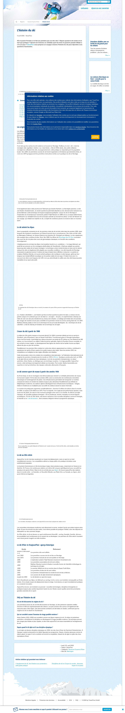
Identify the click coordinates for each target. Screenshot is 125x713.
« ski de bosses (32, 398)
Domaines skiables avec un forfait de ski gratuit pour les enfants (99, 43)
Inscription (107, 709)
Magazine (22, 22)
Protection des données (47, 700)
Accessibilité (62, 700)
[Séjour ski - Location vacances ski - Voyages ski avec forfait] (16, 22)
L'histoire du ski (46, 22)
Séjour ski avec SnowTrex (100, 8)
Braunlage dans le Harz (66, 237)
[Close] (123, 709)
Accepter (39, 115)
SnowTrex (30, 44)
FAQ (77, 700)
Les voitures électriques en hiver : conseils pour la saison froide (99, 79)
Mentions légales (30, 700)
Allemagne (70, 651)
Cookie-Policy (37, 124)
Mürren (56, 357)
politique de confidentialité (77, 129)
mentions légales (80, 127)
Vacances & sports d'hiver (33, 22)
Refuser (41, 117)
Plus (106, 55)
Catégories (84, 8)
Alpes (56, 470)
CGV (70, 700)
